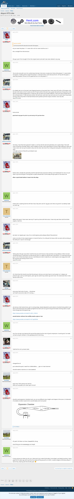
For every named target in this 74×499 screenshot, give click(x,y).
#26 (71, 162)
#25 (71, 134)
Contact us (47, 488)
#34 (71, 322)
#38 (71, 388)
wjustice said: (16, 43)
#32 (71, 280)
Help (66, 488)
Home (69, 488)
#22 (71, 62)
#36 (71, 352)
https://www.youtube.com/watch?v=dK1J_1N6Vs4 (25, 313)
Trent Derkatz (6, 216)
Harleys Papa (6, 345)
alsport (14, 15)
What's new (11, 6)
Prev (3, 28)
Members (32, 6)
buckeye (6, 380)
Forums (4, 6)
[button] (14, 6)
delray (6, 288)
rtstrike (18, 15)
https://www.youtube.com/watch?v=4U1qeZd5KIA (25, 319)
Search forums (19, 8)
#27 (71, 193)
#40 (71, 447)
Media (18, 6)
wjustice (6, 70)
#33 (71, 296)
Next (14, 28)
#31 (71, 263)
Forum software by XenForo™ (37, 490)
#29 (71, 224)
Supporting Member (5, 8)
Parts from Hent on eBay (37, 25)
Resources (24, 6)
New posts (13, 8)
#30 (71, 243)
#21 (71, 32)
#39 (71, 430)
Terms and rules (53, 488)
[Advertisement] (42, 37)
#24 (71, 101)
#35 (71, 338)
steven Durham (6, 87)
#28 (71, 208)
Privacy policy (61, 488)
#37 (71, 372)
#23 (71, 79)
